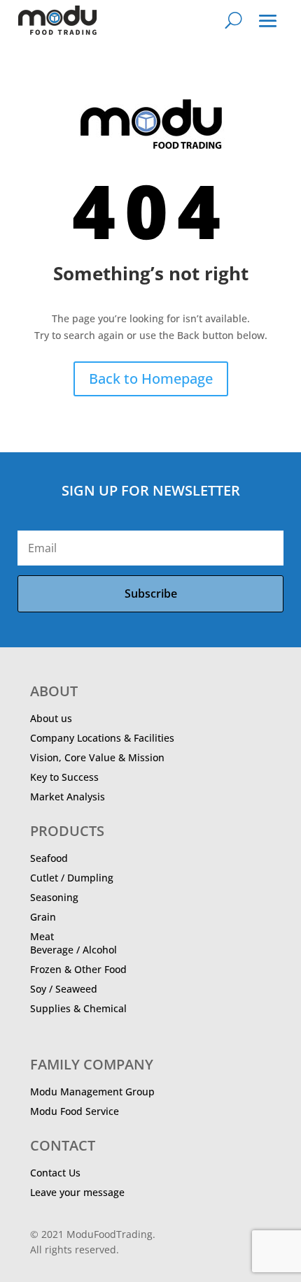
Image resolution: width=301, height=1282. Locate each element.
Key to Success (64, 777)
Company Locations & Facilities (102, 737)
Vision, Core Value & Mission (97, 757)
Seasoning (54, 897)
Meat (42, 936)
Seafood (49, 858)
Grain (43, 916)
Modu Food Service (74, 1111)
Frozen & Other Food (78, 969)
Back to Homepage (151, 378)
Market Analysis (67, 796)
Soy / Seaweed (63, 988)
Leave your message (77, 1192)
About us (51, 718)
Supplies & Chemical (78, 1008)
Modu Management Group (92, 1091)
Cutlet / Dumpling (71, 877)
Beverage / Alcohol (73, 949)
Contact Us (55, 1172)
